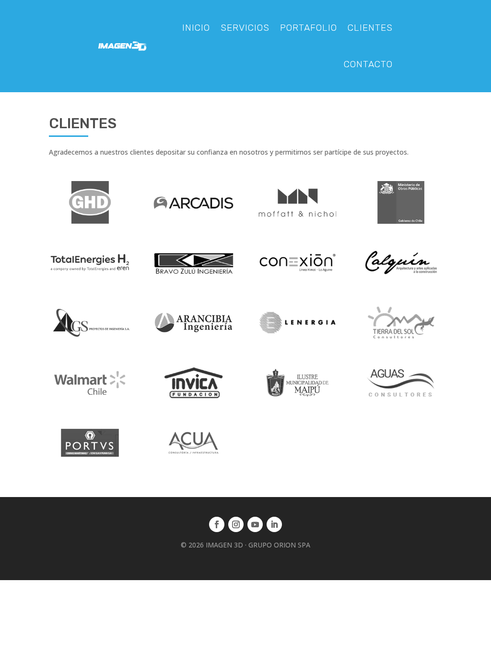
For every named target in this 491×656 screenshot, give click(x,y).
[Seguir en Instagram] (236, 524)
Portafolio (308, 27)
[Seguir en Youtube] (255, 524)
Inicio (196, 27)
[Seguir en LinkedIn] (274, 524)
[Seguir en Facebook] (216, 524)
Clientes (370, 27)
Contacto (368, 64)
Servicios (245, 27)
